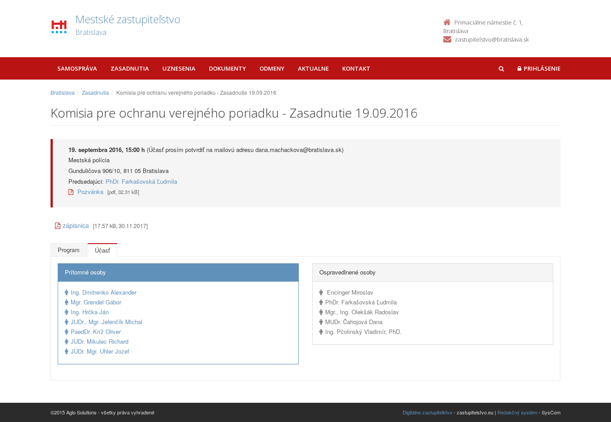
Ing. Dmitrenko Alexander (103, 292)
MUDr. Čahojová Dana (353, 321)
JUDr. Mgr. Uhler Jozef (100, 351)
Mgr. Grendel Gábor (96, 302)
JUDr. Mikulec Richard (99, 341)
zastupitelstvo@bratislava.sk (492, 39)
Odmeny (271, 68)
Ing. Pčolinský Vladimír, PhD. (363, 331)
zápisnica (76, 225)
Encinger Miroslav (349, 292)
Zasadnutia (129, 68)
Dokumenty (227, 68)
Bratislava (63, 92)
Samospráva (77, 68)
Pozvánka (89, 191)
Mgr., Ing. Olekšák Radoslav (362, 312)
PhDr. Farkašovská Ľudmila (141, 181)
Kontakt (356, 68)
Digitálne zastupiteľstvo (427, 412)
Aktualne (313, 68)
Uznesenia (178, 68)
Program (69, 249)
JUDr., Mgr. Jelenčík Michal (106, 321)
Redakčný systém (517, 412)
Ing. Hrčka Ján (90, 312)
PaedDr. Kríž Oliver (96, 331)
